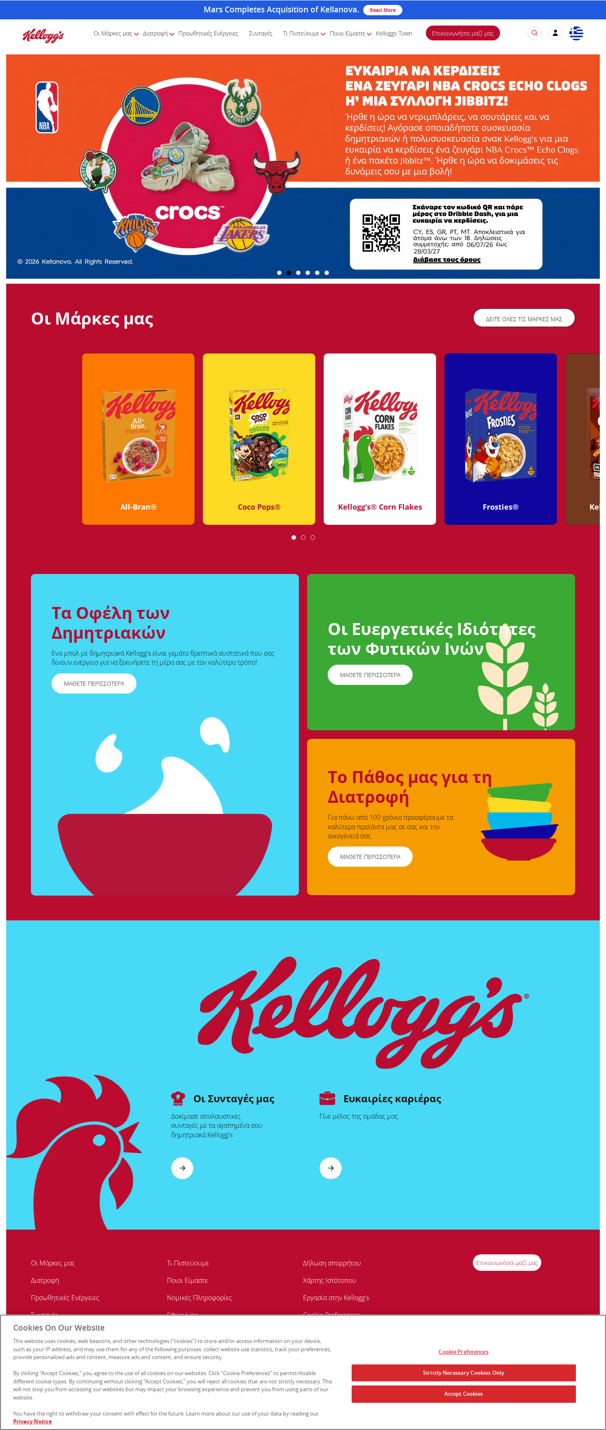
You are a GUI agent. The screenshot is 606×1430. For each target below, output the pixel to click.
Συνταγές (260, 33)
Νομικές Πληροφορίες (199, 1297)
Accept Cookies (463, 1393)
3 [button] (298, 272)
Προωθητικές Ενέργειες (208, 33)
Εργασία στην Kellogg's (336, 1297)
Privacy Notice (32, 1421)
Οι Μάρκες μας (113, 33)
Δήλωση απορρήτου (332, 1263)
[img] (43, 35)
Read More (383, 10)
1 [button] (279, 272)
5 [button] (317, 272)
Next (586, 442)
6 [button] (326, 272)
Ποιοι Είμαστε (347, 33)
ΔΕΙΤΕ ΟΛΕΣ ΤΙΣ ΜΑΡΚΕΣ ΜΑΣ (524, 319)
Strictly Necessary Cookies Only (463, 1372)
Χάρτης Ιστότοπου (329, 1280)
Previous (22, 442)
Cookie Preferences (463, 1351)
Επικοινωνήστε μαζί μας (463, 33)
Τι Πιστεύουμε (301, 33)
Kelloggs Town (394, 33)
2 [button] (289, 272)
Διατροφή (155, 33)
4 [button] (307, 272)
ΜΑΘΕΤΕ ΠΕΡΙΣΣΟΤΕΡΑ (94, 683)
